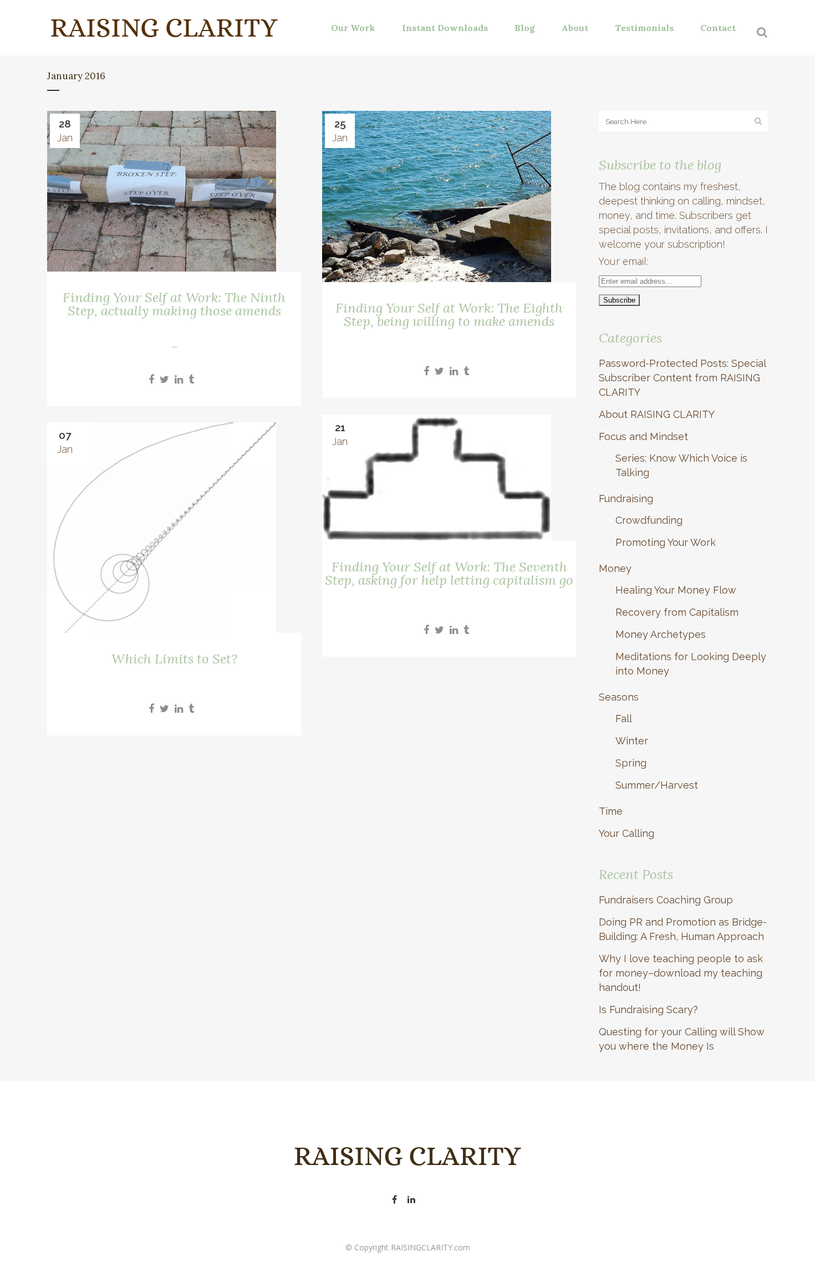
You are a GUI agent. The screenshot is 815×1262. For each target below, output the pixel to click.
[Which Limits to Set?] (174, 527)
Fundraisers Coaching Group (666, 900)
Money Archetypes (660, 634)
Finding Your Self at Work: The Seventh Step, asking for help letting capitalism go (449, 573)
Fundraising (626, 498)
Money (615, 568)
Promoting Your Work (665, 542)
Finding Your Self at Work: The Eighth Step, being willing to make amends (449, 314)
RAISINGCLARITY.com (430, 1247)
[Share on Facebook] (151, 379)
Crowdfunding (648, 520)
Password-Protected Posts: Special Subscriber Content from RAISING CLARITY (682, 377)
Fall (623, 718)
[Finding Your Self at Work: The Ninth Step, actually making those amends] (174, 191)
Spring (630, 763)
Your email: (623, 261)
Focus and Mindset (643, 436)
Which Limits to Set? (174, 658)
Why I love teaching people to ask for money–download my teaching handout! (681, 973)
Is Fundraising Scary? (648, 1009)
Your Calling (626, 833)
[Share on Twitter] (164, 379)
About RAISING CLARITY (657, 414)
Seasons (619, 697)
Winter (631, 741)
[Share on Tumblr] (191, 379)
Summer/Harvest (656, 785)
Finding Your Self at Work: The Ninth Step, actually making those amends (174, 304)
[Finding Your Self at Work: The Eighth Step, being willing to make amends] (449, 196)
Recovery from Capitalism (676, 612)
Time (611, 811)
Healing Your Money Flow (675, 590)
